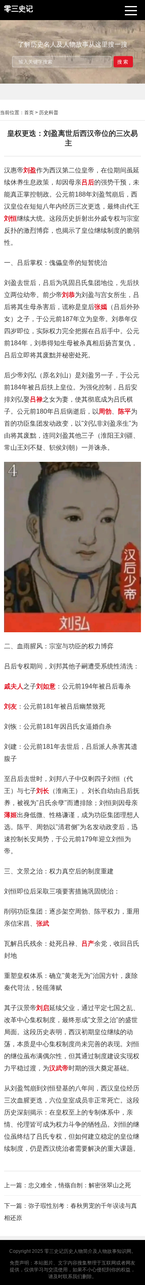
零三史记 (54, 1251)
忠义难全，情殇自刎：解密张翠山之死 (79, 1185)
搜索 (123, 61)
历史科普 (48, 112)
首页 (29, 112)
